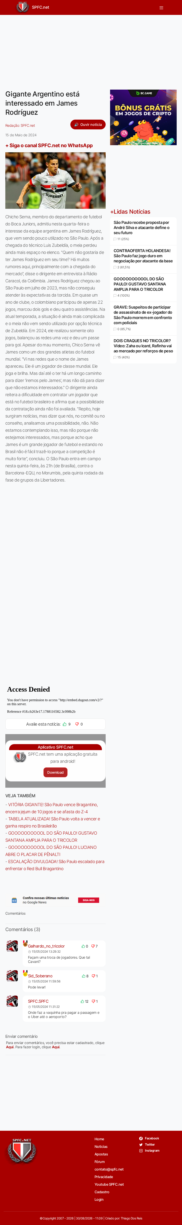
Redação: (20, 125)
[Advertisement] (91, 49)
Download (55, 772)
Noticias (101, 1146)
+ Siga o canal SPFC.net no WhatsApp (49, 145)
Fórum (100, 1161)
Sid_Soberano (40, 976)
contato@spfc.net (109, 1169)
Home (99, 1139)
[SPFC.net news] (55, 900)
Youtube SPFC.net (109, 1184)
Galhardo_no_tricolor (46, 946)
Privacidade (104, 1177)
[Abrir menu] (161, 7)
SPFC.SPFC (38, 1001)
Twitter (149, 1144)
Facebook (151, 1138)
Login (99, 1199)
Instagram (151, 1150)
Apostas (101, 1154)
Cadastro (102, 1192)
